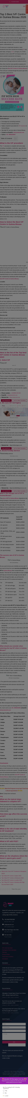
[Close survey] (26, 1079)
